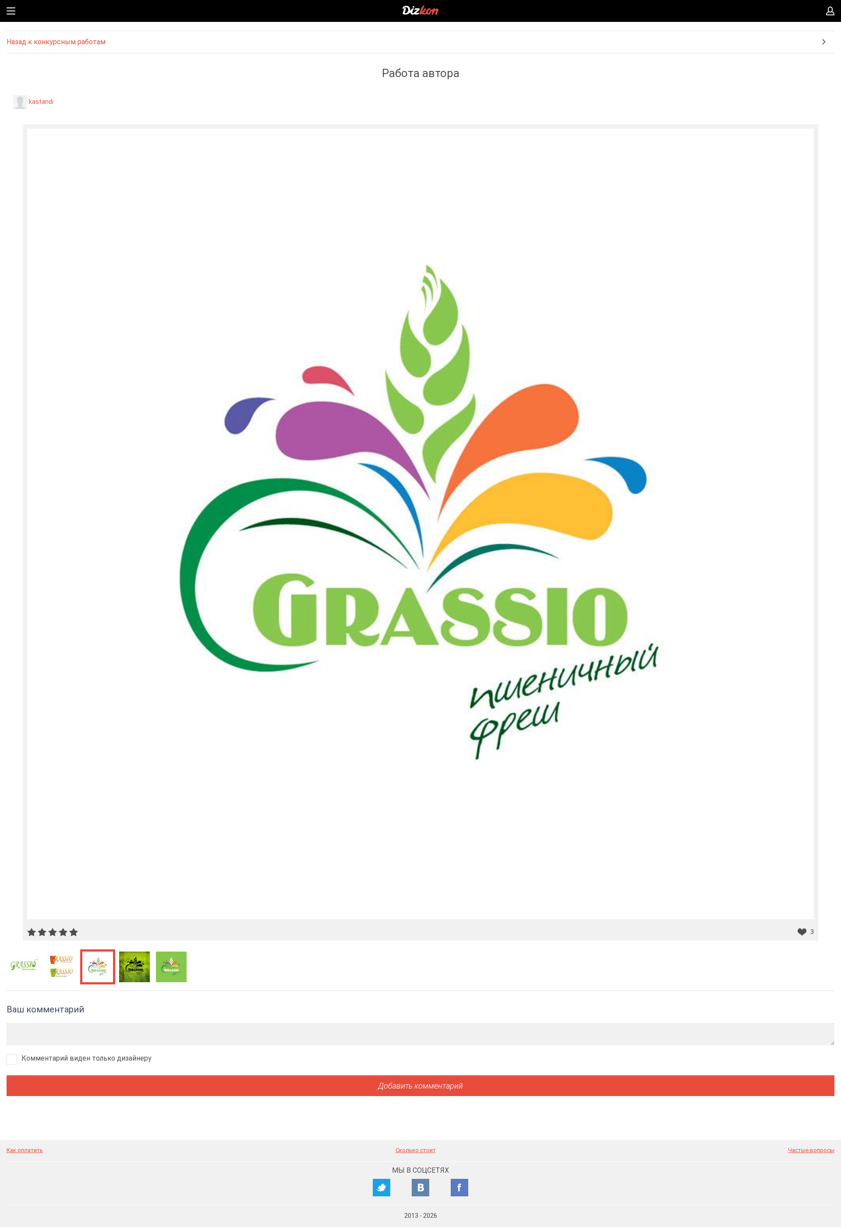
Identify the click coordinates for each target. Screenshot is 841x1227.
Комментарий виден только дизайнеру (86, 1058)
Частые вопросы (811, 1150)
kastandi (41, 101)
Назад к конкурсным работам (56, 42)
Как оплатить (25, 1150)
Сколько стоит (416, 1150)
